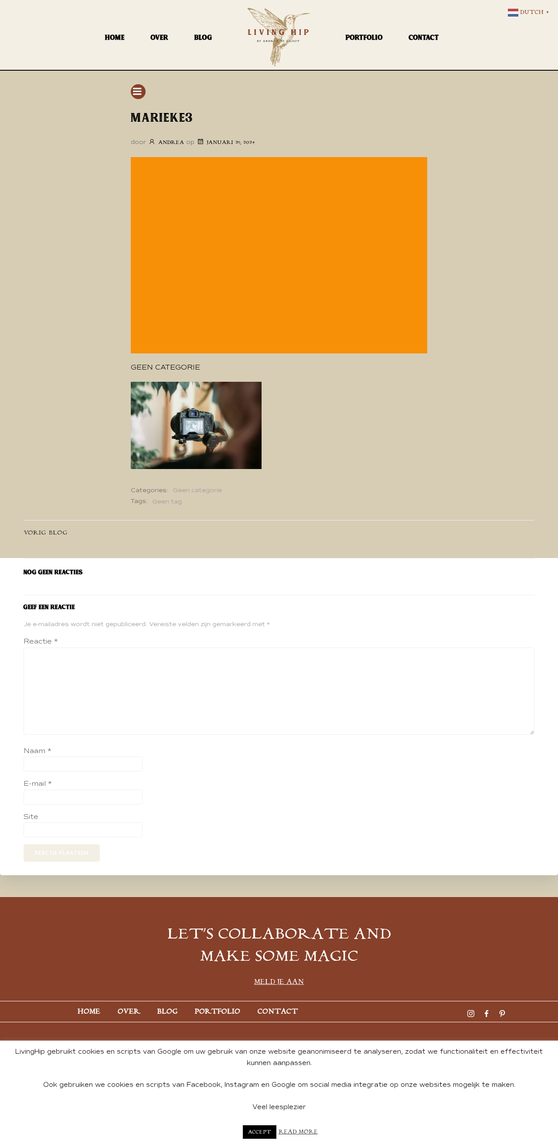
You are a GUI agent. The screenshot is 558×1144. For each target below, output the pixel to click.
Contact (424, 37)
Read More (298, 1132)
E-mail (38, 783)
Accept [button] (259, 1132)
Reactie (41, 641)
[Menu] (138, 91)
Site (31, 816)
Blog (203, 37)
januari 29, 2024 (231, 142)
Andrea (171, 142)
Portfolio (364, 37)
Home (115, 37)
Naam (37, 751)
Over (159, 37)
